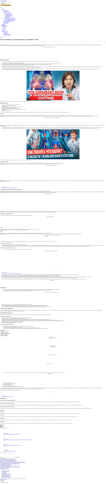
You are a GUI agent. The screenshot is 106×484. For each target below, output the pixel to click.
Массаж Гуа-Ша (7, 16)
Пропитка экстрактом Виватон (9, 17)
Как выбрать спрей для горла (6, 477)
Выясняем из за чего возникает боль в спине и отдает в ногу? (12, 445)
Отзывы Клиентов (4, 25)
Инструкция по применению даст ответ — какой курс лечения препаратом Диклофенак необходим (18, 439)
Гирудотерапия (6, 22)
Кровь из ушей (4, 472)
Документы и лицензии (5, 31)
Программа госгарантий (7, 34)
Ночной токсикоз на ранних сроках (5, 465)
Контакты (3, 29)
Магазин (3, 30)
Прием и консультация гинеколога (10, 18)
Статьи (5, 27)
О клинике (5, 32)
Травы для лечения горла (5, 471)
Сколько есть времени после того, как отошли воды (7, 459)
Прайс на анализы (6, 11)
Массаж (5, 12)
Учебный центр (4, 26)
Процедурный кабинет (7, 21)
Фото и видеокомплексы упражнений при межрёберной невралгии (11, 273)
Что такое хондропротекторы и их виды (7, 396)
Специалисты (4, 24)
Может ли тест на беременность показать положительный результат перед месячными (12, 462)
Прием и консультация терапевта (10, 20)
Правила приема (6, 33)
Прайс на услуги (6, 10)
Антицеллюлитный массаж (9, 13)
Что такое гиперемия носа (5, 475)
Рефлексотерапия (6, 23)
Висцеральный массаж (8, 14)
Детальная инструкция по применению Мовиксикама (9, 187)
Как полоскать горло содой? (6, 474)
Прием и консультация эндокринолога (10, 19)
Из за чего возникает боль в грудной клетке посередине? (12, 434)
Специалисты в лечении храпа (4, 468)
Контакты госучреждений (7, 35)
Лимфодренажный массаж (9, 15)
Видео (4, 28)
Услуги (3, 9)
